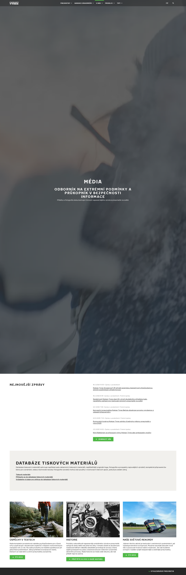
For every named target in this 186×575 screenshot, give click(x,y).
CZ (167, 3)
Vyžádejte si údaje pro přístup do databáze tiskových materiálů (42, 479)
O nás (98, 3)
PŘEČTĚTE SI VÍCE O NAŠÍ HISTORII (87, 559)
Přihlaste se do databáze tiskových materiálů (34, 477)
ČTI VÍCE (19, 557)
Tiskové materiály (23, 474)
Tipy (118, 3)
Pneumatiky (65, 3)
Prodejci (109, 3)
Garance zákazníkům (83, 3)
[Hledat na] (173, 3)
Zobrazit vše (104, 439)
